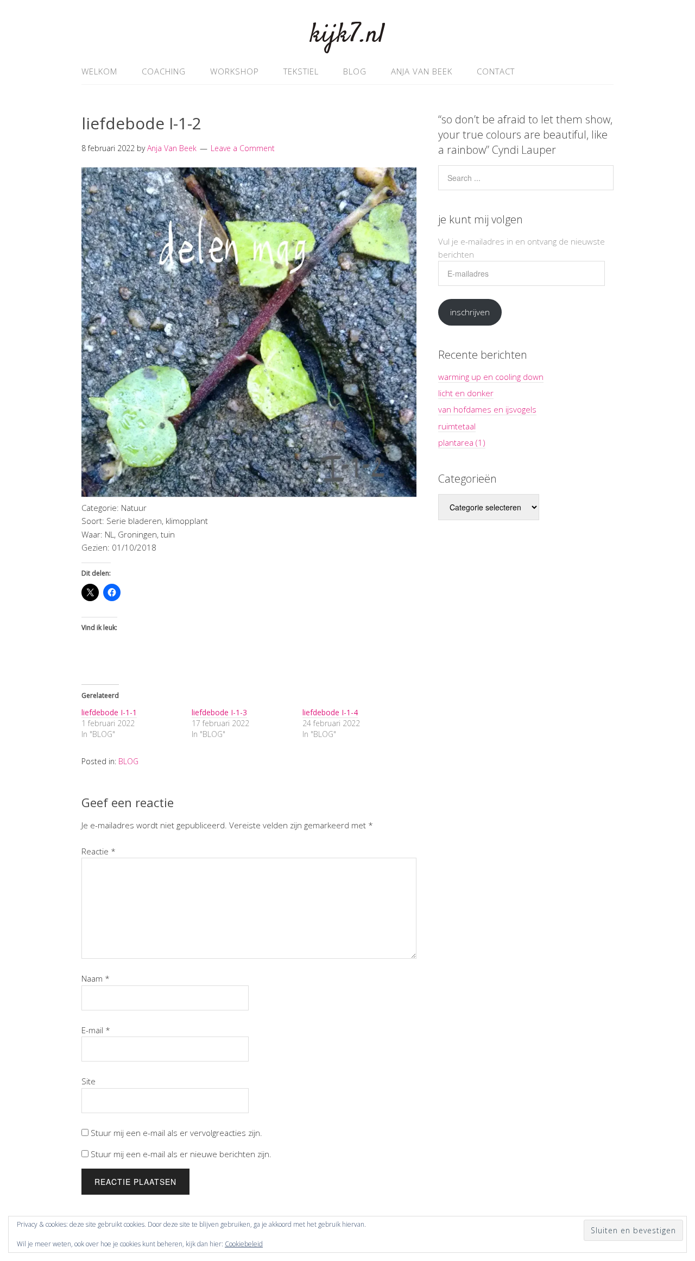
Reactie (98, 851)
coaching (164, 71)
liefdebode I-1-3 (219, 712)
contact (496, 71)
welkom (99, 71)
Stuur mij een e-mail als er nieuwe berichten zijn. (181, 1153)
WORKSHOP (234, 71)
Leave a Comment (243, 148)
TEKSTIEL (301, 71)
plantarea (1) (461, 442)
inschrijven (470, 312)
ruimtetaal (457, 426)
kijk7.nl (347, 35)
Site (88, 1081)
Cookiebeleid (244, 1243)
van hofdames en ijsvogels (487, 409)
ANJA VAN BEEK (421, 71)
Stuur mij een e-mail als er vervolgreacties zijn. (176, 1132)
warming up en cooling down (491, 376)
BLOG (355, 71)
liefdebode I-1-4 (330, 712)
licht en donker (466, 393)
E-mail (95, 1030)
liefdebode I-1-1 (109, 712)
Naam (95, 978)
